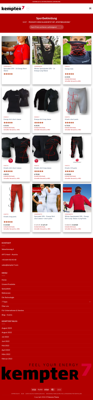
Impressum (15, 393)
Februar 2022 (7, 359)
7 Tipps (4, 302)
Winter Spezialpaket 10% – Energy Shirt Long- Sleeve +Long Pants (77, 217)
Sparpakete (6, 289)
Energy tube (69, 69)
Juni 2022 (5, 341)
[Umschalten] (90, 301)
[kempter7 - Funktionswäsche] (13, 8)
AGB (22, 393)
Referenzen (6, 293)
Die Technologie (8, 297)
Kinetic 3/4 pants (71, 168)
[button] (28, 8)
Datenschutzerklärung (35, 393)
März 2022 (6, 354)
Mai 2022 (5, 345)
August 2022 (7, 332)
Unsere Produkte (8, 284)
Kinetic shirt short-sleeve (12, 168)
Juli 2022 (5, 337)
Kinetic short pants (71, 119)
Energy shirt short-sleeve (12, 119)
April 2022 (6, 350)
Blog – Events (7, 315)
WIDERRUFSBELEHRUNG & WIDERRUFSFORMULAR (64, 393)
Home (4, 280)
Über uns (5, 306)
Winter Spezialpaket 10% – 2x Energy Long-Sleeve (44, 70)
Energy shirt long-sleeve (42, 119)
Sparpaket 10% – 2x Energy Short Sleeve (15, 70)
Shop (25, 22)
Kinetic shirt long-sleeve (42, 168)
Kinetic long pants (10, 217)
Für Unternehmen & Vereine (13, 310)
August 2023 (7, 328)
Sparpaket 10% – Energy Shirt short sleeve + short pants (44, 217)
